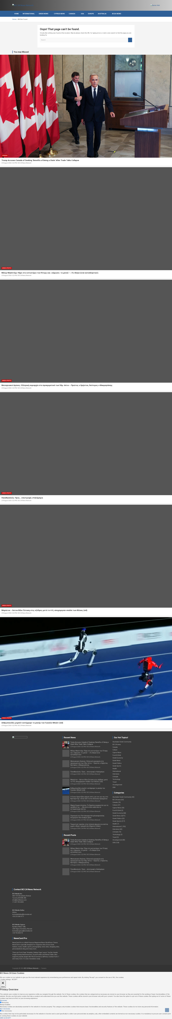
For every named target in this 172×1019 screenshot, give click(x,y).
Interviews (116, 774)
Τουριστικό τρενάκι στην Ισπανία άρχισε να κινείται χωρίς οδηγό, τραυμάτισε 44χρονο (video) (89, 825)
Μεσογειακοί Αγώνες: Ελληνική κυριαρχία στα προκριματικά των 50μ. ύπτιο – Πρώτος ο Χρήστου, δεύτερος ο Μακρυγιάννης (56, 385)
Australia (102, 14)
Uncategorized (117, 785)
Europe (91, 14)
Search (130, 40)
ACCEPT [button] (14, 979)
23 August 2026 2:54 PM (78, 828)
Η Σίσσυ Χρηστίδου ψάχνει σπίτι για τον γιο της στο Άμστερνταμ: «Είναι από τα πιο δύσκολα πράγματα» (89, 798)
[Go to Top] (167, 1010)
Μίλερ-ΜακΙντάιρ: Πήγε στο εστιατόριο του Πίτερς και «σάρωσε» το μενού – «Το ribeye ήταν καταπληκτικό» (50, 273)
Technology (116, 779)
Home (16, 14)
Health (115, 768)
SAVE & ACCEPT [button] (5, 1018)
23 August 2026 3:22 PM (9, 163)
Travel (114, 782)
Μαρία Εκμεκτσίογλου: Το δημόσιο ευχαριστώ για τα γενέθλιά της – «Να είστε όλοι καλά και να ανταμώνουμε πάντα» (89, 807)
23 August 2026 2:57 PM (78, 820)
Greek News (43, 14)
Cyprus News (59, 14)
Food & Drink (117, 755)
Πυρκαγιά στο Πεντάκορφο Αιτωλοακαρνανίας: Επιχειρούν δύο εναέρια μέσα (87, 817)
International (29, 14)
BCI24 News (116, 14)
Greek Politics (117, 763)
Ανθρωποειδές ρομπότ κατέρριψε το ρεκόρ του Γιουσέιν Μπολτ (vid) (32, 723)
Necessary (5, 1002)
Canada (72, 14)
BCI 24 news (117, 744)
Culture (115, 750)
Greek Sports (6, 268)
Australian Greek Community (122, 742)
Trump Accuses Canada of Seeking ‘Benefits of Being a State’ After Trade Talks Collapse (40, 160)
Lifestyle (115, 777)
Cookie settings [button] (5, 979)
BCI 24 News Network (24, 163)
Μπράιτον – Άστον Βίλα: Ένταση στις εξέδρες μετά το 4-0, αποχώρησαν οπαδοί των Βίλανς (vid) (44, 610)
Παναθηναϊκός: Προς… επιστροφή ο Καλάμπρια (22, 498)
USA (82, 14)
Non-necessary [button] (5, 1009)
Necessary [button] (3, 1000)
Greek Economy (118, 758)
